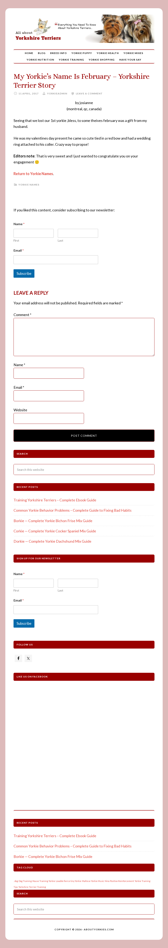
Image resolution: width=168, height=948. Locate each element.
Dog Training (25, 881)
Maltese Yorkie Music (93, 881)
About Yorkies (84, 28)
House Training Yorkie (43, 881)
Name (19, 364)
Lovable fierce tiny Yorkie (68, 881)
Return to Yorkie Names (33, 173)
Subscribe (24, 273)
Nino (107, 881)
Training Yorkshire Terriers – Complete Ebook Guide (55, 500)
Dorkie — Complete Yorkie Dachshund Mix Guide (52, 541)
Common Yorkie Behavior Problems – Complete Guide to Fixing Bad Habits (73, 510)
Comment (22, 314)
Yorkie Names (28, 184)
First (16, 240)
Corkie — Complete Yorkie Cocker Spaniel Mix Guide (55, 531)
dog (16, 881)
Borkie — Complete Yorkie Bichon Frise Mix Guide (53, 520)
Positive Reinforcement (122, 881)
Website (20, 410)
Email (19, 250)
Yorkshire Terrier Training (32, 887)
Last (60, 240)
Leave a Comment (89, 93)
